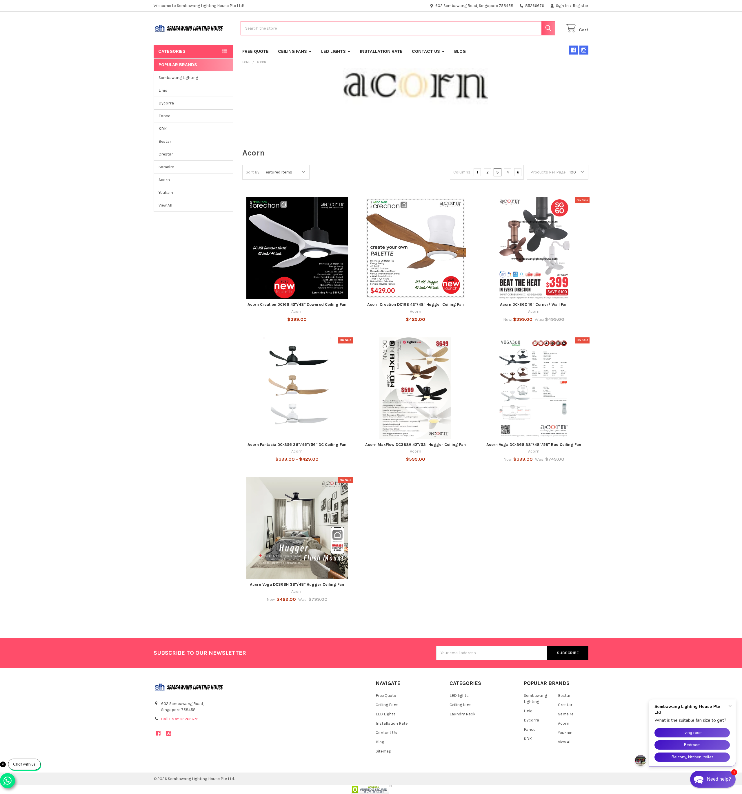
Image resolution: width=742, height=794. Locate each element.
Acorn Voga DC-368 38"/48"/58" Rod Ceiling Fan (533, 444)
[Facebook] (573, 50)
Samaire (166, 166)
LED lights (459, 695)
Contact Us (426, 51)
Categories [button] (172, 51)
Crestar (166, 154)
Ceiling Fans (292, 51)
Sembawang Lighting (178, 77)
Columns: (462, 172)
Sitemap (383, 751)
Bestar (165, 141)
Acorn (164, 179)
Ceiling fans (461, 704)
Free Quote (255, 51)
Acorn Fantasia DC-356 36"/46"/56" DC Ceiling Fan (297, 444)
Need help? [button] (719, 779)
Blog (460, 51)
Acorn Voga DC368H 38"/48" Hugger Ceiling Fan (297, 584)
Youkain (166, 192)
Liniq (163, 90)
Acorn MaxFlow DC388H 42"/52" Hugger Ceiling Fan (415, 444)
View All (165, 205)
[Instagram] (583, 50)
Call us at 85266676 (180, 719)
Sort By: (253, 172)
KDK (163, 128)
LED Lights (333, 51)
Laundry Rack (462, 714)
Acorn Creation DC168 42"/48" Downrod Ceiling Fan (297, 304)
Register (580, 5)
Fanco (164, 115)
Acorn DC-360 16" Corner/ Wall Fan (534, 304)
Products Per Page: (548, 172)
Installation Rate (381, 51)
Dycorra (166, 103)
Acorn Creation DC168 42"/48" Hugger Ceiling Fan (415, 304)
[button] (713, 779)
